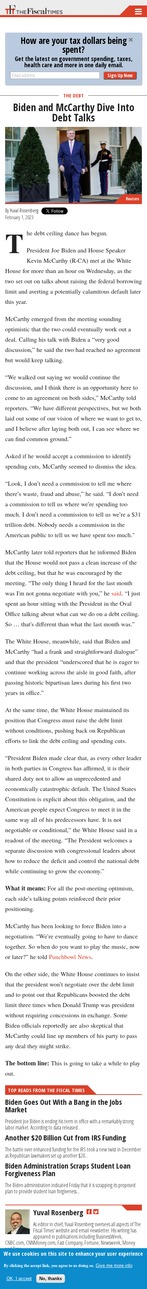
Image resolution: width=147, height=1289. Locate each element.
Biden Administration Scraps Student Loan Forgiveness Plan (68, 1169)
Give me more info (114, 1265)
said (116, 593)
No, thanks (50, 1278)
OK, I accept (19, 1278)
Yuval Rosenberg (24, 210)
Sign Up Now (120, 75)
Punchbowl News (70, 957)
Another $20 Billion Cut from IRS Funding (65, 1137)
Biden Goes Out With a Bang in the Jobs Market (63, 1105)
